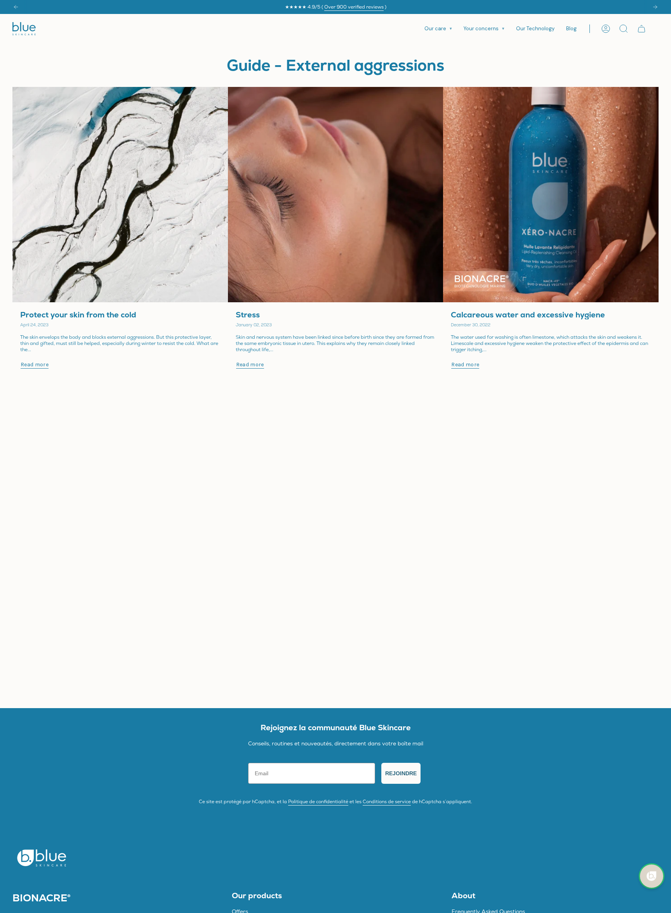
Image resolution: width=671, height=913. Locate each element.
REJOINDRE (401, 773)
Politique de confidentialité (318, 802)
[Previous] (15, 6)
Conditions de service (387, 802)
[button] (438, 29)
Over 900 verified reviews (354, 7)
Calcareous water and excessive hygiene (528, 314)
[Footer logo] (41, 857)
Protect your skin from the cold (78, 314)
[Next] (655, 6)
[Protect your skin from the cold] (120, 194)
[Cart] (641, 28)
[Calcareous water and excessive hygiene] (551, 194)
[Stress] (335, 194)
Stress (248, 314)
